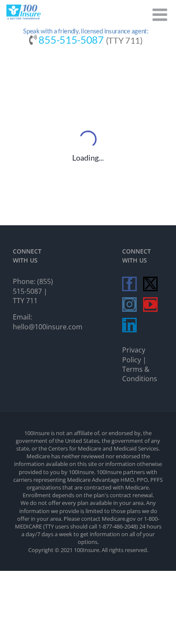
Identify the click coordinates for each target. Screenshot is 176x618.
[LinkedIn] (129, 325)
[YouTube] (150, 304)
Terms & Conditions (139, 373)
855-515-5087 (70, 39)
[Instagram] (129, 304)
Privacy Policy (133, 354)
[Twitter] (150, 284)
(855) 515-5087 (33, 286)
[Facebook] (129, 284)
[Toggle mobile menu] (161, 14)
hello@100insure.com (47, 326)
